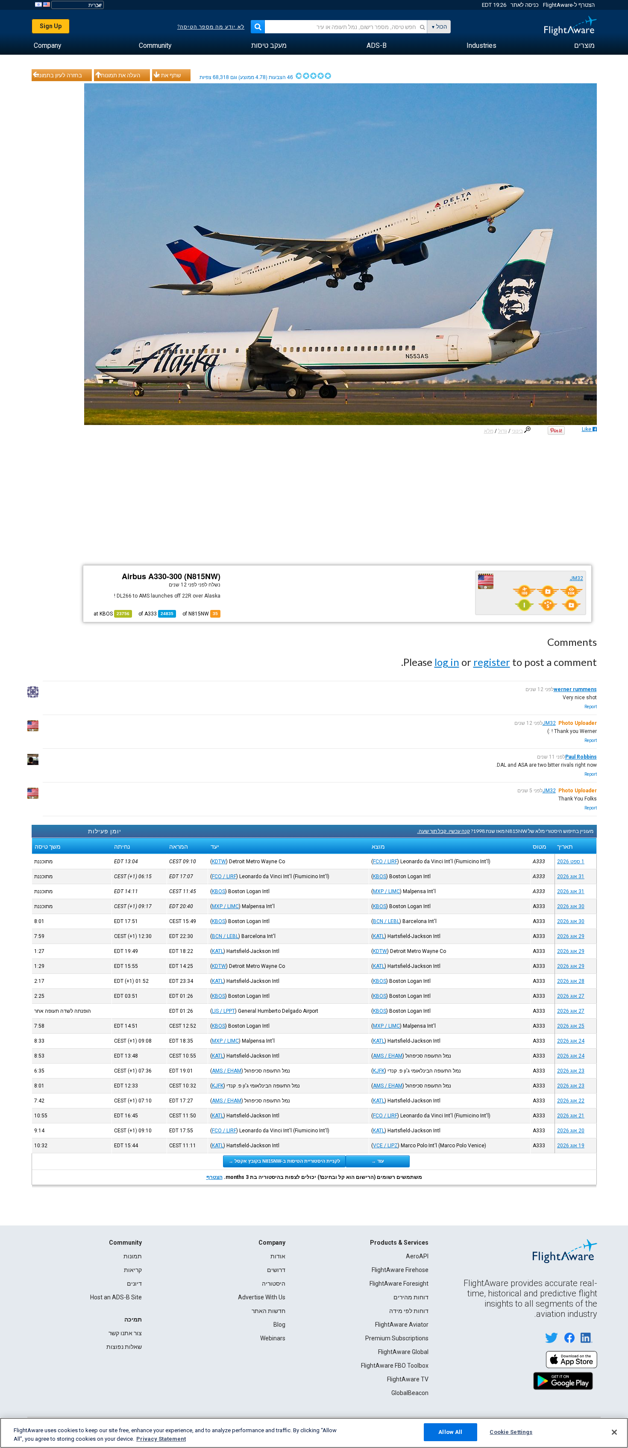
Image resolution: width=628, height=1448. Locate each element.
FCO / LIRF (385, 862)
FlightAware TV (407, 1379)
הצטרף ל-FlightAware (569, 5)
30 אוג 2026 (570, 906)
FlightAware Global (403, 1351)
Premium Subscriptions (396, 1338)
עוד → (377, 1161)
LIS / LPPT (223, 1011)
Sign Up (51, 26)
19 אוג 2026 (570, 1146)
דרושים (276, 1269)
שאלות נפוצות (124, 1346)
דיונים (134, 1283)
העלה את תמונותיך (118, 75)
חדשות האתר (268, 1310)
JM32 (576, 578)
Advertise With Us (261, 1297)
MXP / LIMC (386, 891)
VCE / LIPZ (385, 1146)
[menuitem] (584, 46)
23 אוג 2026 (570, 1071)
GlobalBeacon (409, 1392)
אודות (277, 1256)
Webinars (272, 1338)
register (491, 662)
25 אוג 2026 (570, 1026)
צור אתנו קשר (125, 1333)
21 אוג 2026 (570, 1116)
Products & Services (399, 1242)
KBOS (379, 876)
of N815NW (200, 614)
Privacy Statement (161, 1439)
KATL (378, 936)
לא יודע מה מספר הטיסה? (210, 27)
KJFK (378, 1071)
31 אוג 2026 (570, 876)
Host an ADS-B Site (116, 1297)
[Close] (614, 1432)
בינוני (517, 431)
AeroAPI (417, 1256)
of (155, 614)
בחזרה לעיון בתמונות (58, 75)
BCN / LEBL (386, 921)
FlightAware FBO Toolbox (394, 1365)
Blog (279, 1324)
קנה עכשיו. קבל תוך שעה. (443, 831)
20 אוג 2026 (570, 1131)
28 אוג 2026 (570, 981)
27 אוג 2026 (570, 996)
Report (590, 706)
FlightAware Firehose (400, 1269)
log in (446, 662)
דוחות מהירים (410, 1297)
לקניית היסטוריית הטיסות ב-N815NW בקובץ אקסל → (284, 1161)
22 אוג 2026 (570, 1101)
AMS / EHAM (387, 1056)
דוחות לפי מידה (408, 1310)
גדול (502, 431)
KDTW (219, 862)
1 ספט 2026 (570, 862)
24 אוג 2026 (570, 1041)
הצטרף (214, 1177)
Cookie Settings (511, 1432)
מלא (488, 431)
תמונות (132, 1256)
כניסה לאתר (525, 5)
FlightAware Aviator (401, 1324)
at (111, 614)
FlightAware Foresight (399, 1283)
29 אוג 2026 (570, 936)
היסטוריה (273, 1283)
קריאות (133, 1269)
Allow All (450, 1432)
